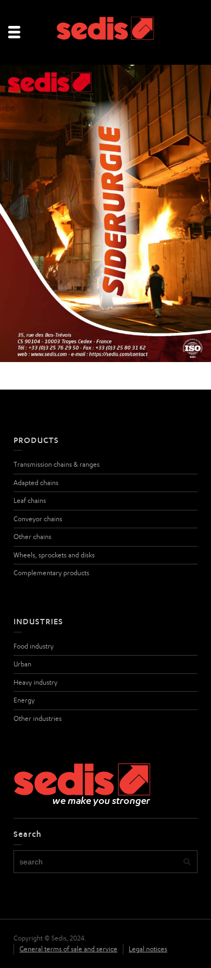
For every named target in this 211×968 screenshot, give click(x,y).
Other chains (32, 537)
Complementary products (51, 573)
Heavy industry (35, 682)
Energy (24, 700)
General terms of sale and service (68, 949)
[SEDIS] (105, 32)
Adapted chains (36, 483)
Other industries (38, 718)
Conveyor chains (38, 519)
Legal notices (148, 949)
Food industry (34, 646)
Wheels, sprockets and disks (54, 555)
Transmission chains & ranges (57, 464)
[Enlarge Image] (105, 213)
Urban (22, 664)
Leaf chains (30, 500)
